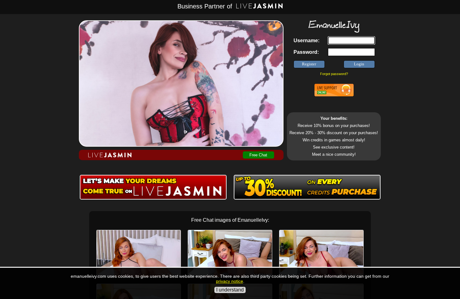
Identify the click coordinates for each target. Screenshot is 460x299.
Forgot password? (334, 74)
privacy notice (229, 281)
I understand (230, 289)
